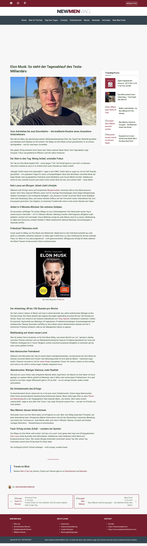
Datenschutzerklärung (69, 527)
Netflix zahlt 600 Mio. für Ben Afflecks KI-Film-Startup (128, 110)
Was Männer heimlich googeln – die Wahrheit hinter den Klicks (128, 124)
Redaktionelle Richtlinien (22, 529)
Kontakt (111, 524)
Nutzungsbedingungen (69, 532)
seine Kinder (45, 361)
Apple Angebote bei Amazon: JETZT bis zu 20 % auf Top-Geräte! (127, 83)
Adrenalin (83, 471)
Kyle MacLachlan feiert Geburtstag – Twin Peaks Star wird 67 (127, 97)
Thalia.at (60, 299)
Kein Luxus (14, 436)
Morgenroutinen (53, 190)
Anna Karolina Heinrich (25, 487)
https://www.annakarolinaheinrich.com (122, 529)
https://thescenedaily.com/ (118, 527)
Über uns (17, 524)
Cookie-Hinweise (67, 529)
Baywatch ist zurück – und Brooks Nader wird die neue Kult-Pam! (128, 138)
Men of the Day (26, 471)
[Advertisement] (73, 44)
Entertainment (70, 471)
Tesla (60, 319)
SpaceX (66, 319)
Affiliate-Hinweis (20, 532)
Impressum (65, 524)
